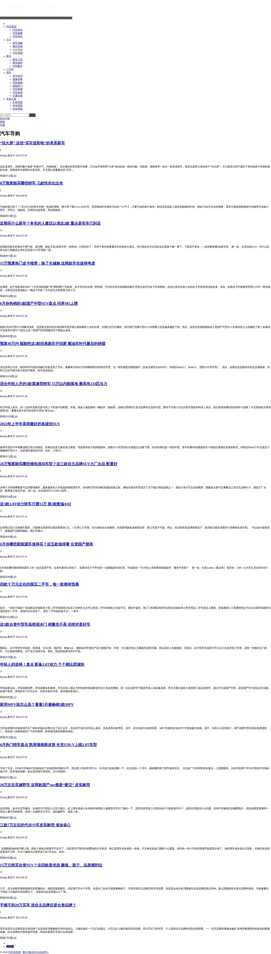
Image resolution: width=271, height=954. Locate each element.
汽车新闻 (18, 89)
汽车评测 (18, 53)
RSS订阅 (5, 118)
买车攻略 (18, 43)
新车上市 (18, 59)
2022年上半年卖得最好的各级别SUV (30, 424)
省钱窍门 (18, 86)
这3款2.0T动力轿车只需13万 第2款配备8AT (35, 504)
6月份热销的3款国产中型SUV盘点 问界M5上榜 (39, 303)
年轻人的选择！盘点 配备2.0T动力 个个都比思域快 (42, 664)
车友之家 (11, 99)
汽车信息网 (66, 18)
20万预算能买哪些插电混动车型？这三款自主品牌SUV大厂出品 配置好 (58, 464)
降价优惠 (18, 46)
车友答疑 (18, 102)
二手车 (10, 69)
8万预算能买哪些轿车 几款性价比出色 (31, 183)
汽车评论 (18, 30)
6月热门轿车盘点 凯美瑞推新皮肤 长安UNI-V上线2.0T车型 (48, 745)
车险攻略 (18, 82)
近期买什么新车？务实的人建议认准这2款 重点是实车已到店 (50, 223)
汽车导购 (18, 49)
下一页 (10, 946)
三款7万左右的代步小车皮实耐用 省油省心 (35, 825)
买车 (8, 39)
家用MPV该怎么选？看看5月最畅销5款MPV (37, 704)
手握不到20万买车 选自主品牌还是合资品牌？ (38, 905)
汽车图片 (18, 66)
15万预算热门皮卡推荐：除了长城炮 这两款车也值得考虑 (47, 263)
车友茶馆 (18, 105)
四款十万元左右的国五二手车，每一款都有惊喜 (39, 584)
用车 (8, 72)
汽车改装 (18, 92)
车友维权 (18, 109)
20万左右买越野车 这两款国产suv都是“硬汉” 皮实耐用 (45, 785)
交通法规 (18, 95)
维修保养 (18, 79)
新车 (8, 56)
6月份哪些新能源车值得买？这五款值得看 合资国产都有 (46, 544)
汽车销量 (18, 33)
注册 (2, 125)
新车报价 (18, 62)
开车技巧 (18, 76)
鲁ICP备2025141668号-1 (36, 952)
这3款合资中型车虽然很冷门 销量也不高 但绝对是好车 (45, 624)
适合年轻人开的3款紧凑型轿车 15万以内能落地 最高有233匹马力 (53, 384)
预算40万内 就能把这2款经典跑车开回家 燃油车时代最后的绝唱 (52, 344)
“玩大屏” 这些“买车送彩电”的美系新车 (32, 143)
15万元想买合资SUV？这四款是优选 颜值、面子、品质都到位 (51, 865)
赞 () (13, 175)
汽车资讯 (11, 26)
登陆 (2, 121)
